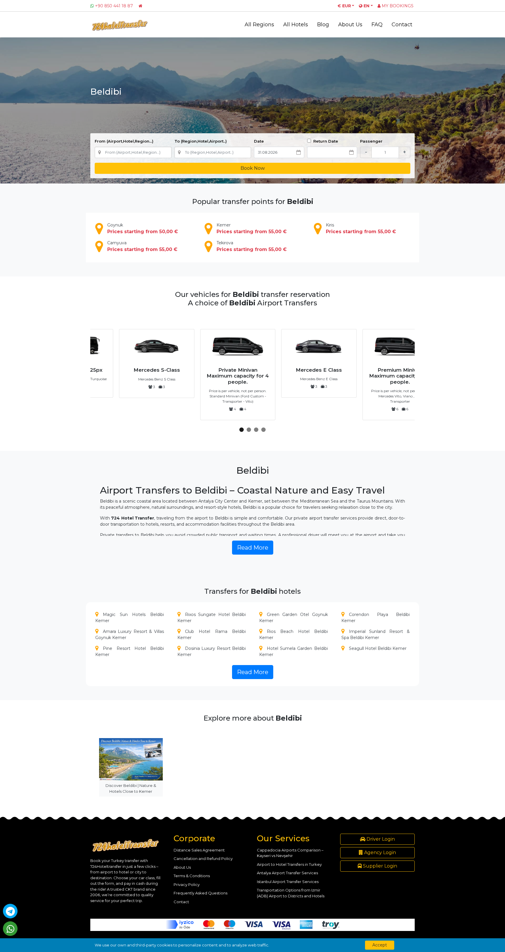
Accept (379, 945)
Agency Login (379, 852)
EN (365, 5)
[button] (241, 429)
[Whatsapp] (10, 928)
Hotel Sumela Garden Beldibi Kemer (293, 651)
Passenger (371, 141)
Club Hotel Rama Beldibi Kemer (211, 634)
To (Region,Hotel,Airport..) (200, 141)
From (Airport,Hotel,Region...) (124, 141)
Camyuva (142, 246)
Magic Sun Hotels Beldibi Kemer (129, 617)
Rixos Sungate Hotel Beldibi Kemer (211, 617)
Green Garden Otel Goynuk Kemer (293, 617)
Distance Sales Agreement (199, 850)
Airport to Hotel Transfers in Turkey (289, 864)
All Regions (259, 24)
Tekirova (252, 246)
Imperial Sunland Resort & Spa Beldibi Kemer (375, 634)
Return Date (325, 141)
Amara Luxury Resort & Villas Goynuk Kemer (129, 634)
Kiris (361, 228)
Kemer (252, 228)
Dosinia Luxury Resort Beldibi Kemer (211, 651)
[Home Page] (140, 5)
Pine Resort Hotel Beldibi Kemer (129, 651)
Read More (252, 547)
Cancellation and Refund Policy (203, 858)
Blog (323, 24)
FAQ (377, 24)
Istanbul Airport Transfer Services (288, 881)
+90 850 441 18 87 (114, 5)
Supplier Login (379, 866)
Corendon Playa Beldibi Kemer (375, 617)
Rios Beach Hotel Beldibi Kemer (293, 634)
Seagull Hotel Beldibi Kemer (378, 648)
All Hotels (295, 24)
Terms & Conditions (192, 875)
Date (259, 141)
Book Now (253, 168)
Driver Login (380, 839)
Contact (402, 24)
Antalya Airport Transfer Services (287, 872)
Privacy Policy (187, 884)
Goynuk (142, 228)
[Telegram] (10, 911)
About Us (350, 24)
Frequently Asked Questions (200, 893)
